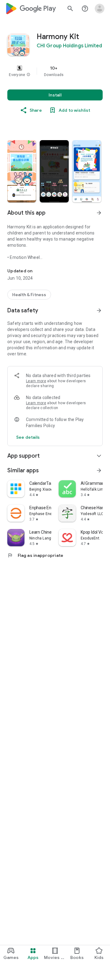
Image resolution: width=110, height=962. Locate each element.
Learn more (36, 381)
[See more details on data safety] (28, 437)
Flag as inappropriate (35, 555)
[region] (55, 71)
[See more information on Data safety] (99, 310)
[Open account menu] (99, 8)
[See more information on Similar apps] (99, 470)
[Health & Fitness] (29, 294)
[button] (28, 75)
